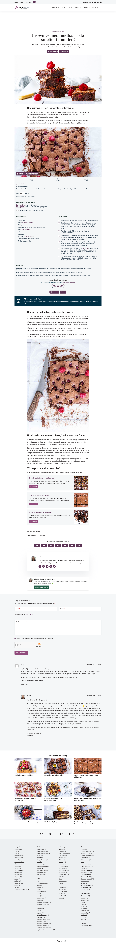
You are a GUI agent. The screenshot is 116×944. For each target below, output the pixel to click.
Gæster (62, 862)
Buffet (62, 849)
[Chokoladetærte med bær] (28, 766)
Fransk (84, 902)
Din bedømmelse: (19, 614)
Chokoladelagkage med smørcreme (57, 822)
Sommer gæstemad (87, 879)
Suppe (17, 885)
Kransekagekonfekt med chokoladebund (53, 799)
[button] (17, 184)
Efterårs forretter (86, 853)
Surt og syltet (41, 898)
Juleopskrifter (64, 870)
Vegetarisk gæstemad (44, 923)
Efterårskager (85, 857)
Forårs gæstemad (87, 866)
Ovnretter (18, 874)
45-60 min (63, 896)
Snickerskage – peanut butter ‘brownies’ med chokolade (85, 823)
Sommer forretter (86, 874)
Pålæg (39, 889)
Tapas (62, 883)
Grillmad (62, 857)
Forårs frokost (86, 864)
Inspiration (95, 7)
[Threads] (65, 545)
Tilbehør (40, 900)
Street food (18, 883)
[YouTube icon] (54, 566)
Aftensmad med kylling (44, 851)
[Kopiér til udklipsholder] (79, 545)
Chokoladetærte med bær (23, 775)
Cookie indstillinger (86, 925)
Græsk (84, 904)
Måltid (63, 7)
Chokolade (32, 535)
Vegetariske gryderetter (21, 889)
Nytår (61, 877)
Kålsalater (18, 864)
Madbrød (17, 866)
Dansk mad (85, 900)
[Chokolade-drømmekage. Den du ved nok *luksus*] (88, 789)
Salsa (39, 893)
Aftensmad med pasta (43, 853)
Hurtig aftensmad (42, 859)
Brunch (40, 855)
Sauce (39, 896)
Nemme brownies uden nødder (39, 495)
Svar (99, 664)
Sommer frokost (86, 877)
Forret (39, 885)
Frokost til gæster (65, 853)
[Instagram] (95, 2)
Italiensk (84, 908)
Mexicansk (85, 915)
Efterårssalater (86, 859)
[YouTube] (101, 2)
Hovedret (40, 887)
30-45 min (63, 893)
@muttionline (74, 301)
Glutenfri (40, 910)
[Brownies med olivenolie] (58, 766)
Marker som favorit (41, 587)
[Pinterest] (98, 2)
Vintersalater (85, 889)
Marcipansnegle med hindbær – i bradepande (26, 799)
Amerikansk (85, 896)
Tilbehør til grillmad (43, 904)
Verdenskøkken (85, 893)
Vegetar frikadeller (43, 915)
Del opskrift (65, 51)
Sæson (77, 7)
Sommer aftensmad (87, 870)
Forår (83, 862)
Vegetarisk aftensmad (44, 919)
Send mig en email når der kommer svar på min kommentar (35, 638)
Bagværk (18, 849)
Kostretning (40, 908)
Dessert (40, 881)
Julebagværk (63, 866)
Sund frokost (41, 874)
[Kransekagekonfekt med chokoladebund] (58, 789)
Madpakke (41, 862)
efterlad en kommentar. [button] (69, 282)
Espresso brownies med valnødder (40, 512)
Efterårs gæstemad (87, 855)
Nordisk (84, 917)
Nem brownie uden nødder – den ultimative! (86, 776)
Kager (63, 31)
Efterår (84, 849)
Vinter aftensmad (87, 885)
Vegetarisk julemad (43, 925)
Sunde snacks (41, 872)
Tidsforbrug (62, 887)
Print (63, 292)
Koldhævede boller (20, 862)
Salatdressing (41, 891)
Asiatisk (84, 898)
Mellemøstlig (85, 913)
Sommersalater (86, 881)
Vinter (84, 883)
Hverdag (62, 864)
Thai (83, 919)
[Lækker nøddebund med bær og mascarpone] (28, 812)
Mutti (21, 2)
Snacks (40, 868)
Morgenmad (41, 864)
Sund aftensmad (42, 870)
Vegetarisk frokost (43, 921)
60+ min (62, 898)
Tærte (17, 887)
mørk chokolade (27, 222)
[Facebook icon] (40, 566)
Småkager (18, 881)
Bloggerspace (60, 941)
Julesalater (63, 872)
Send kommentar (21, 652)
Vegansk (40, 913)
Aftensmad (41, 849)
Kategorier (17, 847)
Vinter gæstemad (87, 887)
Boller (17, 851)
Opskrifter (55, 7)
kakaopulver (28, 236)
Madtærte (18, 868)
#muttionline (84, 301)
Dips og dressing (42, 883)
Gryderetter (18, 857)
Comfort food (19, 855)
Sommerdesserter (87, 872)
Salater (17, 879)
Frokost (40, 857)
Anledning (86, 7)
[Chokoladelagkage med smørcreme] (58, 812)
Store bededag (63, 881)
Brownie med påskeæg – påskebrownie (42, 478)
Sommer (84, 868)
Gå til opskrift (33, 486)
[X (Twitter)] (44, 545)
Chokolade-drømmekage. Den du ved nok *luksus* (87, 799)
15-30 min (63, 891)
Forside (16, 2)
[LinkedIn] (58, 545)
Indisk (84, 906)
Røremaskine (20, 205)
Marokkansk (85, 910)
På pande (18, 877)
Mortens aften (64, 874)
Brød (16, 853)
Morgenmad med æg (43, 866)
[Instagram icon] (47, 566)
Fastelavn (62, 851)
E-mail (62, 609)
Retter (70, 7)
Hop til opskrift (53, 51)
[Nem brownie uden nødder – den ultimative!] (88, 766)
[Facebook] (92, 2)
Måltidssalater (19, 870)
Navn (18, 609)
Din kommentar (21, 622)
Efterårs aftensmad (87, 851)
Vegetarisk (41, 917)
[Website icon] (43, 566)
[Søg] (101, 7)
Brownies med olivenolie (53, 775)
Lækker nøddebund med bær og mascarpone (26, 823)
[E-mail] (72, 545)
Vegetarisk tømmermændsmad (46, 930)
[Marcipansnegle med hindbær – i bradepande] (28, 789)
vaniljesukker (26, 229)
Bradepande (20, 207)
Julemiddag (63, 868)
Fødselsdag (63, 855)
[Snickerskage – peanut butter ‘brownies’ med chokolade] (88, 812)
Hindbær (42, 535)
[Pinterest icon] (50, 566)
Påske (62, 879)
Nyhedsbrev (30, 2)
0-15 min (62, 889)
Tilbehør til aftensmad (44, 902)
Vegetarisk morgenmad (44, 927)
